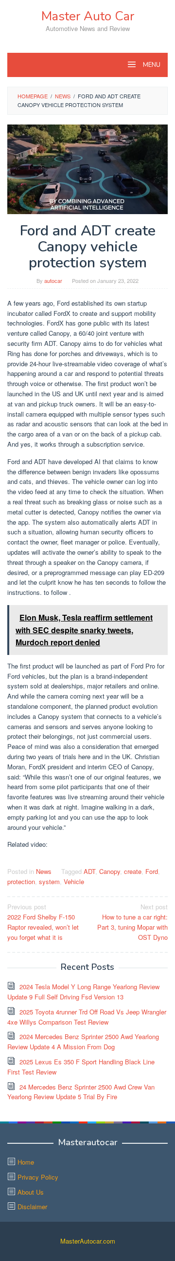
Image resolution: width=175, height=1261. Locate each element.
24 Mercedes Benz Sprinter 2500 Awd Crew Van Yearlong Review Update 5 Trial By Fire (81, 1092)
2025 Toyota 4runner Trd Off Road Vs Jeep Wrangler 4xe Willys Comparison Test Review (86, 1017)
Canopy (109, 871)
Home (26, 1162)
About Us (31, 1192)
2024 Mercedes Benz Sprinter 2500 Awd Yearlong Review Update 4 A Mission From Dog (83, 1041)
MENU (150, 65)
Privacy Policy (38, 1177)
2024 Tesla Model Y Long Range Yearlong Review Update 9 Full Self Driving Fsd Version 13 (83, 991)
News (44, 871)
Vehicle (74, 881)
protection (21, 881)
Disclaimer (32, 1206)
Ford (151, 871)
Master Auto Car (87, 16)
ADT (89, 871)
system (49, 881)
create (132, 871)
